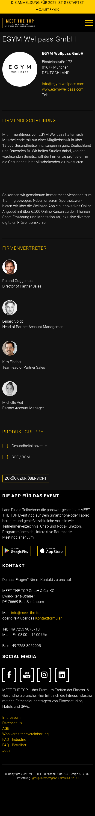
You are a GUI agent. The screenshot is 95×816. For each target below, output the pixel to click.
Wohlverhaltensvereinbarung (25, 734)
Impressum (11, 717)
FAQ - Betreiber (14, 745)
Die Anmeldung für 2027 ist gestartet (47, 2)
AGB (5, 728)
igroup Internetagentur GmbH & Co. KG (55, 778)
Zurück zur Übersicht (26, 478)
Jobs (6, 750)
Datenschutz (12, 723)
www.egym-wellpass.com (62, 89)
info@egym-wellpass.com (63, 84)
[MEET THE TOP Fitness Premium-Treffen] (19, 22)
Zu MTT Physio (49, 9)
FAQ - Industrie (14, 739)
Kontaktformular (48, 618)
